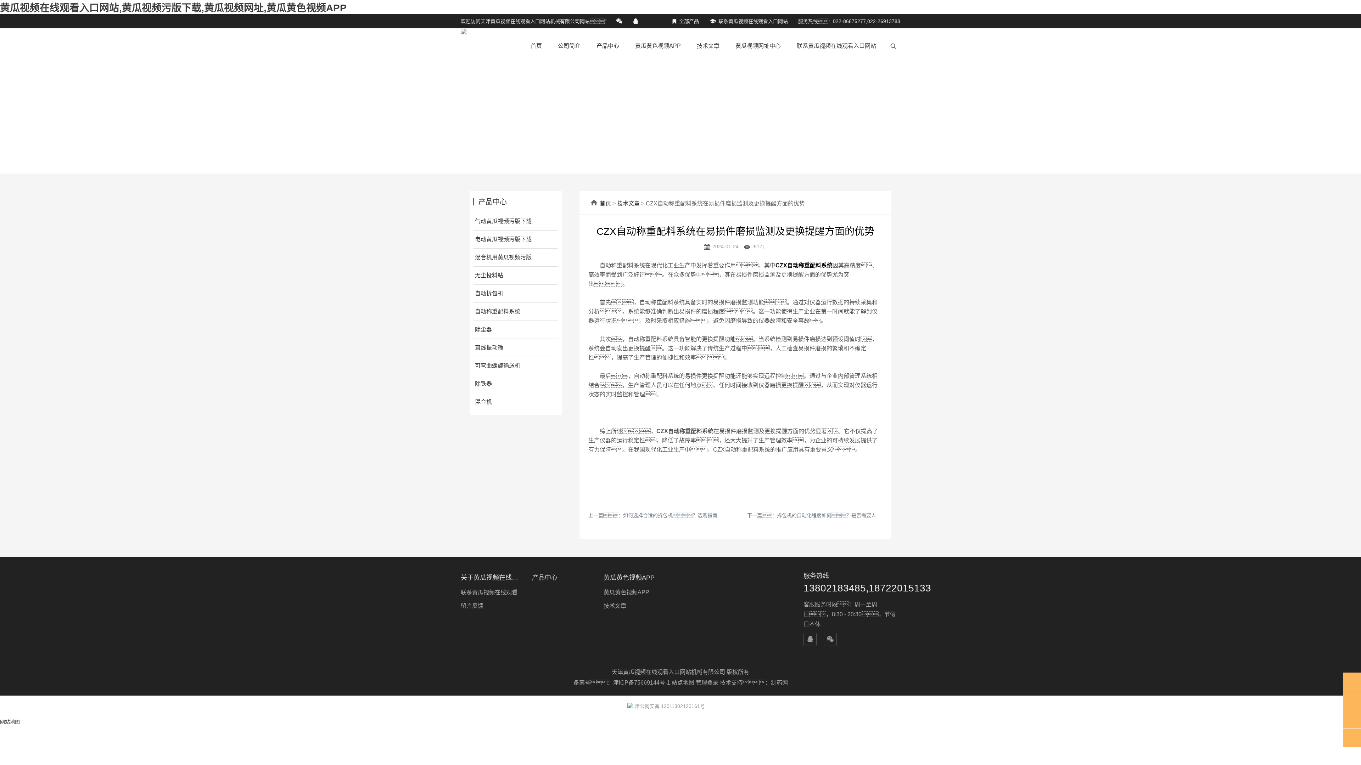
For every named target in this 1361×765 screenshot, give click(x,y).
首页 (536, 46)
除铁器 (483, 384)
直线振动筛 (489, 348)
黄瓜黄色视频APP (658, 46)
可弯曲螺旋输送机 (497, 366)
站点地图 (683, 683)
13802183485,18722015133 (851, 588)
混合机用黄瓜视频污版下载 (509, 257)
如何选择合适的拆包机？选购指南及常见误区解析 (687, 515)
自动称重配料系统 (497, 311)
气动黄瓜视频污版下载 (503, 221)
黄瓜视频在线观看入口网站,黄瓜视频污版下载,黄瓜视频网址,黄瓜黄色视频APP (173, 7)
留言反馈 (472, 606)
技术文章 (708, 46)
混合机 (483, 402)
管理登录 (707, 683)
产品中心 (608, 46)
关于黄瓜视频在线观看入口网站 (492, 577)
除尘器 (483, 330)
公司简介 (569, 46)
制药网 (779, 683)
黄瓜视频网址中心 (758, 46)
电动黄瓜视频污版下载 (503, 239)
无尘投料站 (489, 275)
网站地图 (10, 722)
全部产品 (685, 21)
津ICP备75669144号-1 (642, 683)
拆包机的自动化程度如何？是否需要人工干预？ (844, 515)
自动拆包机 (489, 293)
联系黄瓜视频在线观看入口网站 (748, 21)
